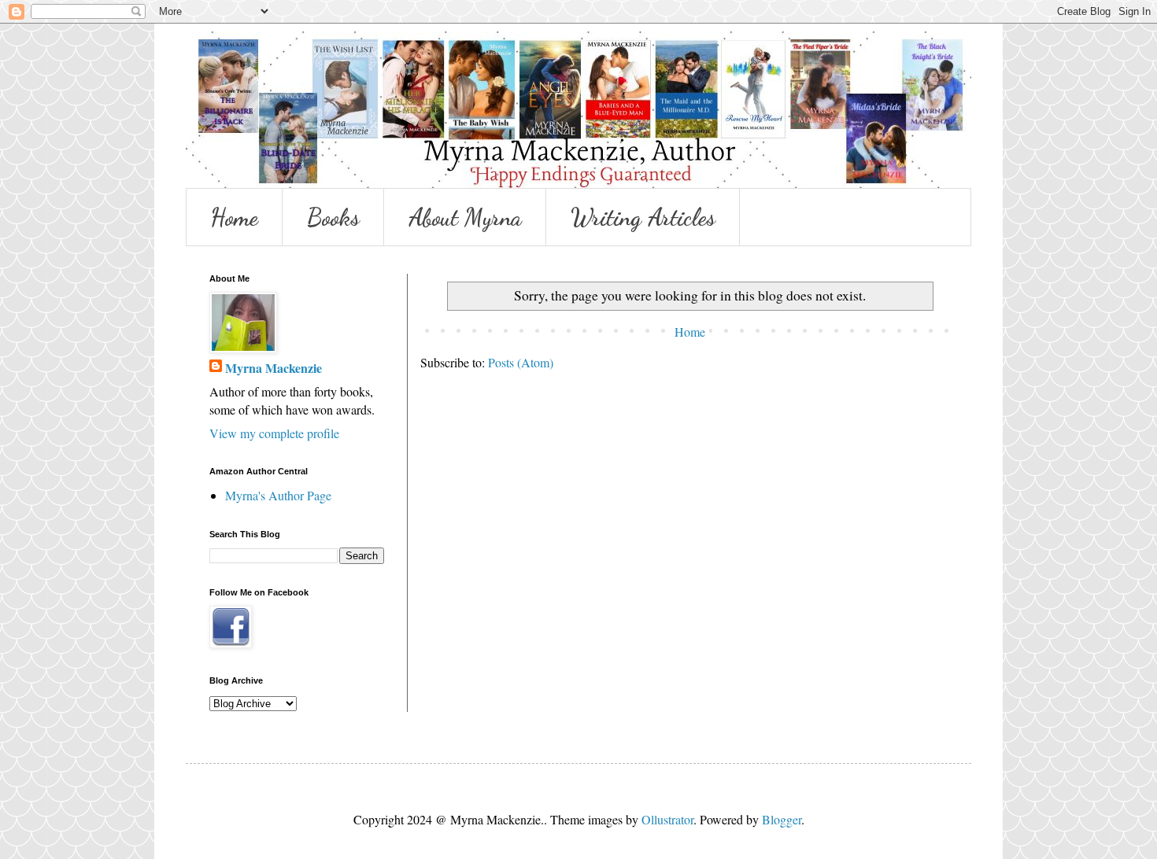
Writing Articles (643, 217)
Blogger (781, 819)
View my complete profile (274, 433)
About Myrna (465, 217)
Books (333, 217)
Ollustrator (667, 819)
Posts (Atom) (520, 362)
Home (234, 217)
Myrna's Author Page (278, 495)
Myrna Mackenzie (273, 368)
